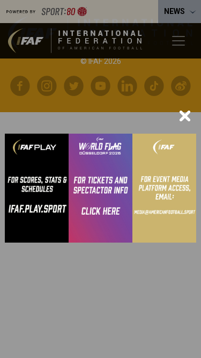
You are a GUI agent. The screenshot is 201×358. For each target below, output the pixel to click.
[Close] (185, 116)
